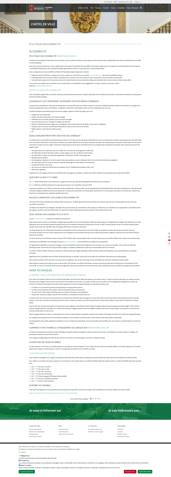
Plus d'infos (22, 452)
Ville (91, 8)
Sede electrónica (123, 2)
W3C (33, 181)
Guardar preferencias (26, 471)
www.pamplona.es (67, 56)
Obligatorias (25, 456)
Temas (113, 8)
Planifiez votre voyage (95, 432)
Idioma (137, 2)
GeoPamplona (63, 432)
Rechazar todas (130, 471)
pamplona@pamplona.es (44, 86)
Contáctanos (108, 2)
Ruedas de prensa (123, 436)
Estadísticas (24, 460)
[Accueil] (40, 7)
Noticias (120, 429)
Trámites (106, 8)
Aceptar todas (145, 471)
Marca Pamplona (132, 8)
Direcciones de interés (66, 434)
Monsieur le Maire (35, 436)
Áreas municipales (35, 429)
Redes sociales (122, 434)
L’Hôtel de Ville (83, 8)
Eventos (120, 432)
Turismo (98, 8)
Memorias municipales (36, 432)
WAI (32, 185)
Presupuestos (33, 434)
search (140, 8)
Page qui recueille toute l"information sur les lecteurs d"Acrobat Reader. (53, 393)
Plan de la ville (63, 429)
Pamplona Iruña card (95, 429)
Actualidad (121, 8)
